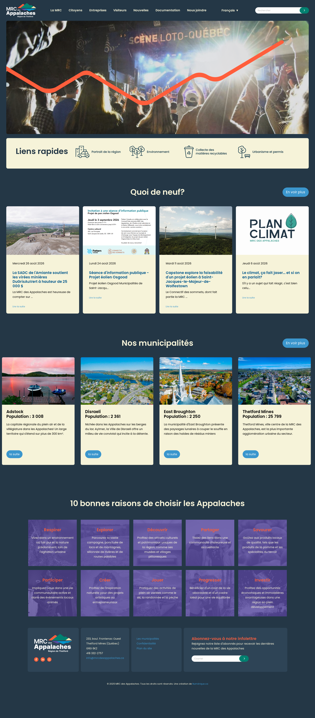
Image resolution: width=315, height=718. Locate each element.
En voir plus (295, 192)
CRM (85, 697)
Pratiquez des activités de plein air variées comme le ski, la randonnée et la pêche (157, 592)
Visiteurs (119, 10)
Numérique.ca (200, 683)
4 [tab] (161, 132)
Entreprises (97, 10)
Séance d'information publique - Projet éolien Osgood (119, 275)
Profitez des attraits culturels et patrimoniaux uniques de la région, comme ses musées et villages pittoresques (157, 547)
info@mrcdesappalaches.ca (105, 658)
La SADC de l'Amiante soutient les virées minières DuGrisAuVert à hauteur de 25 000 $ (40, 279)
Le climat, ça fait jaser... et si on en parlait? (271, 275)
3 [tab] (157, 132)
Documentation (168, 10)
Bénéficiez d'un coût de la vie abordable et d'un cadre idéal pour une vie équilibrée (210, 592)
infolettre (91, 697)
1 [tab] (150, 132)
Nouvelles (141, 10)
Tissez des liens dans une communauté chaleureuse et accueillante (210, 542)
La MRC (56, 10)
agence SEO (30, 697)
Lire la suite (19, 306)
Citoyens (75, 10)
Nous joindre (196, 10)
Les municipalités (148, 638)
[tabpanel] (157, 77)
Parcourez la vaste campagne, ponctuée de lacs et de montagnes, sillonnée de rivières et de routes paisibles (105, 547)
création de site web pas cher (68, 697)
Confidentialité (146, 643)
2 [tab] (154, 132)
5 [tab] (165, 132)
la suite (14, 454)
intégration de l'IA (45, 697)
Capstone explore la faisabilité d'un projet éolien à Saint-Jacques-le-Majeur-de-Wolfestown (194, 279)
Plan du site (144, 648)
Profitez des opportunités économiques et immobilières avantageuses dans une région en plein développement (262, 597)
